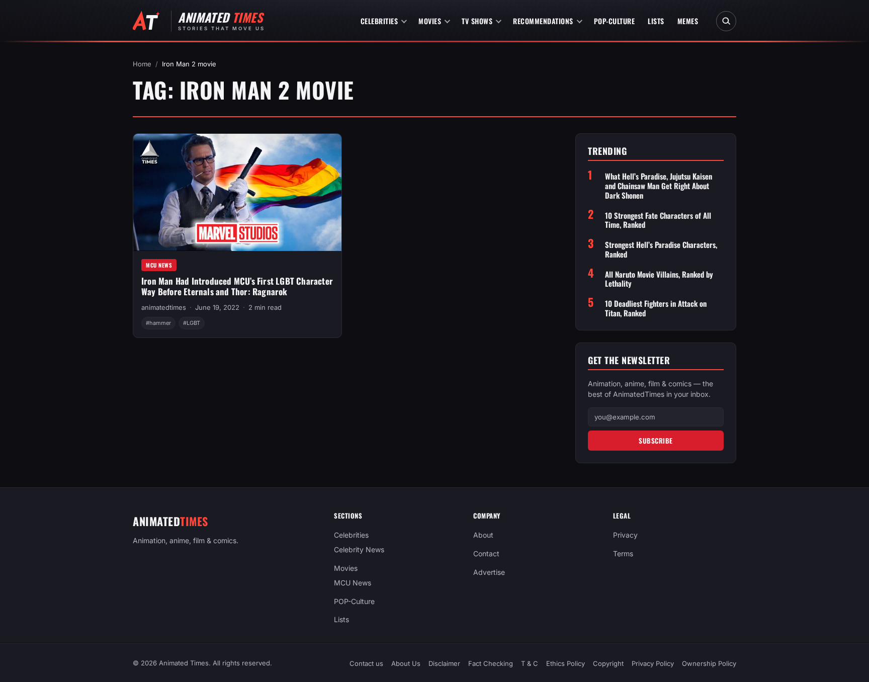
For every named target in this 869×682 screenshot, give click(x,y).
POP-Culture (614, 21)
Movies (429, 21)
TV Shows (477, 21)
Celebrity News (359, 549)
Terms (623, 553)
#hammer (158, 322)
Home (142, 64)
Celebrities (379, 21)
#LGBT (191, 322)
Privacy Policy (653, 663)
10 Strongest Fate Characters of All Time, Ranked (658, 220)
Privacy (625, 535)
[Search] (726, 21)
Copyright (608, 663)
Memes (688, 21)
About (483, 535)
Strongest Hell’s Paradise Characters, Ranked (661, 249)
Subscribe (656, 441)
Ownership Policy (709, 663)
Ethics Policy (565, 663)
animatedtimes (163, 307)
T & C (529, 663)
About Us (405, 663)
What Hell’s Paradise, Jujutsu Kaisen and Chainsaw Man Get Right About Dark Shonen (658, 186)
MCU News (159, 265)
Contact (486, 553)
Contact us (366, 663)
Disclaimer (444, 663)
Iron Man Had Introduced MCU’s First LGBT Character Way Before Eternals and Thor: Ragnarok (237, 286)
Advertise (489, 572)
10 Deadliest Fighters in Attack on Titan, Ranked (656, 308)
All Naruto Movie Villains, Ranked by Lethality (659, 279)
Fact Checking (490, 663)
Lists (656, 21)
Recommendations (543, 21)
